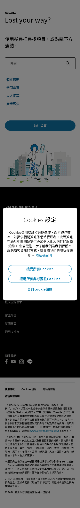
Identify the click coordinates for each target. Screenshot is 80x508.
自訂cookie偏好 (40, 289)
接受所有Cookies (40, 269)
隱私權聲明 (43, 255)
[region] (40, 254)
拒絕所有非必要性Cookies (40, 279)
